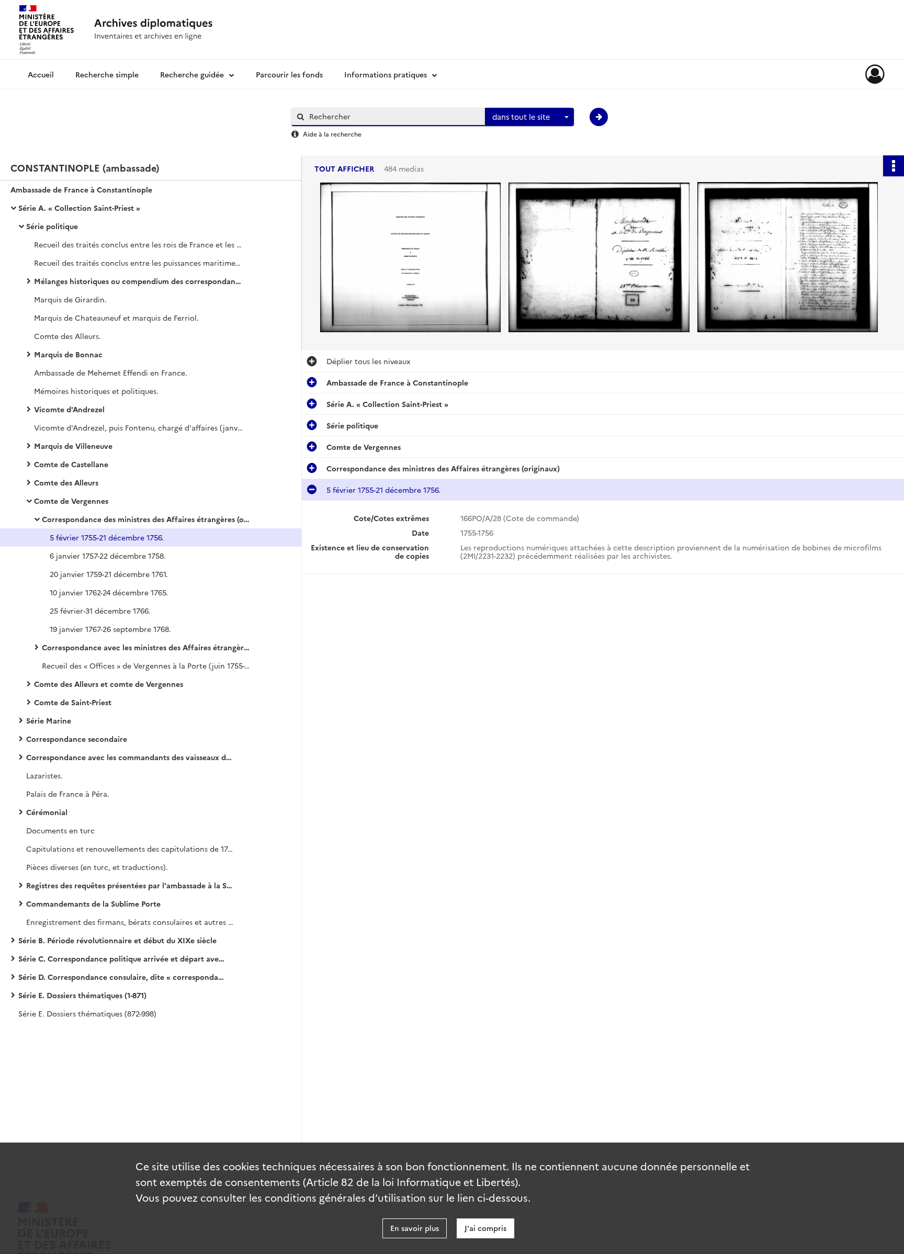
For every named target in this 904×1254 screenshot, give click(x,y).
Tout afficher (344, 169)
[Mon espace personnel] (875, 74)
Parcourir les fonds (289, 74)
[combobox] (529, 117)
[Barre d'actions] (893, 165)
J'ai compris (485, 1228)
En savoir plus (414, 1228)
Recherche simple (107, 74)
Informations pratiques (385, 74)
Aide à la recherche (332, 133)
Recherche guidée (192, 74)
